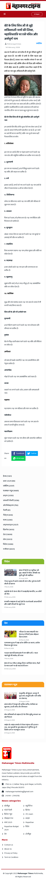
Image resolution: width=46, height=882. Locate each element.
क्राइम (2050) (8, 495)
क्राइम (28, 818)
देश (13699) (7, 534)
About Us (8, 849)
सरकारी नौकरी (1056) (11, 500)
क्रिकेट (28, 809)
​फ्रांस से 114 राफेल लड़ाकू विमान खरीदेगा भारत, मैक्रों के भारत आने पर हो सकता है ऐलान (22, 664)
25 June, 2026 (23, 578)
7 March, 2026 (8, 587)
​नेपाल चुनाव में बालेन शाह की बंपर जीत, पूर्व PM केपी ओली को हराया (22, 582)
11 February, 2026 (9, 597)
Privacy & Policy (10, 853)
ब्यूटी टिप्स (29, 805)
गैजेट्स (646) (8, 515)
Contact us (8, 844)
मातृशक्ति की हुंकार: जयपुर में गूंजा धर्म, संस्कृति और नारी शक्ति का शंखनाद (30, 696)
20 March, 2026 (24, 640)
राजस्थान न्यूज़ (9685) (11, 490)
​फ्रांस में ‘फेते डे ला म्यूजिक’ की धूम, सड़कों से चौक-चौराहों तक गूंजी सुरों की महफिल (29, 573)
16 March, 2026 (9, 648)
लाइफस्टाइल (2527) (10, 524)
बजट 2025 (8, 822)
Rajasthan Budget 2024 (11, 828)
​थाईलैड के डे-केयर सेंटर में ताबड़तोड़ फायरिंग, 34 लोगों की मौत (22, 592)
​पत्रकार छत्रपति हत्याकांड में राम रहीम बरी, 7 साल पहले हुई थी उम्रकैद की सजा (21, 654)
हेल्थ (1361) (7, 476)
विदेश (27, 826)
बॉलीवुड (7, 805)
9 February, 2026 (9, 607)
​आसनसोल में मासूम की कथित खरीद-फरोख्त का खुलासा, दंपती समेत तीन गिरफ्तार (21, 705)
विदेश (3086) (8, 544)
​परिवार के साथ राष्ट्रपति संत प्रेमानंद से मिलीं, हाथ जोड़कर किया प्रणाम (29, 634)
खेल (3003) (7, 539)
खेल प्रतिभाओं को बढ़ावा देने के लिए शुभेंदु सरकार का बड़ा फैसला (22, 715)
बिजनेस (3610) (8, 529)
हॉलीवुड (28, 833)
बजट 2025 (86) (9, 481)
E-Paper (37, 14)
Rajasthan (30, 822)
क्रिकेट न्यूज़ (8, 814)
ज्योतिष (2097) (8, 485)
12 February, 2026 (10, 669)
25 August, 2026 (24, 701)
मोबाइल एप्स (8, 818)
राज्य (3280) (8, 519)
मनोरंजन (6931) (9, 549)
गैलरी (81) (6, 510)
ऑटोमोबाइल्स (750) (10, 505)
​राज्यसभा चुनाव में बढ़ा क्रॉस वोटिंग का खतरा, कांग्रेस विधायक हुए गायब (22, 644)
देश (5, 833)
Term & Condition (11, 857)
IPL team (29, 814)
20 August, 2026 (9, 710)
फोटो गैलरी (8, 809)
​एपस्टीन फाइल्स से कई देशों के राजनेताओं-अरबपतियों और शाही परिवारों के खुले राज (23, 603)
